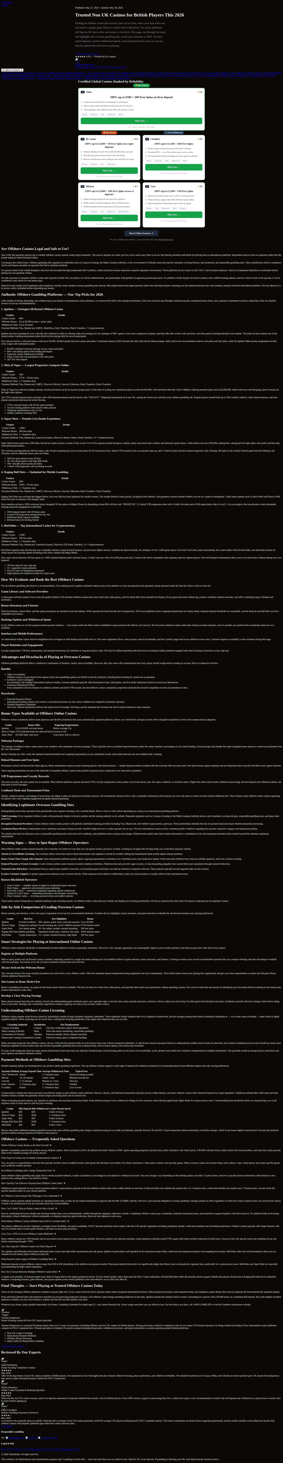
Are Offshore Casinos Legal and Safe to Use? (23, 73)
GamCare (31, 1438)
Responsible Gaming (70, 1449)
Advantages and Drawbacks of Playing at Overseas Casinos (192, 73)
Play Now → (141, 121)
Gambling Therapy (48, 1438)
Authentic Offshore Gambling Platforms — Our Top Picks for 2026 (78, 73)
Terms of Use (21, 1449)
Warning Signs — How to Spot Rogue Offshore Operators (63, 75)
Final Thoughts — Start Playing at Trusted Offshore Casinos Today (97, 78)
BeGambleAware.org (166, 240)
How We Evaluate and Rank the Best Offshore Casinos (136, 73)
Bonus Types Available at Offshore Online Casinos (245, 73)
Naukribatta (6, 2)
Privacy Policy (8, 1449)
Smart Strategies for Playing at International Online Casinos (174, 75)
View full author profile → (13, 1346)
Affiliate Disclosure (37, 1449)
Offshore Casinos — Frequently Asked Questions (40, 78)
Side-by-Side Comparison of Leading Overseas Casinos (118, 75)
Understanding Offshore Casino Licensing (223, 75)
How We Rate (53, 1449)
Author (4, 5)
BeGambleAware (15, 1438)
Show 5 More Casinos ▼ (141, 233)
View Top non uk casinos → (88, 54)
